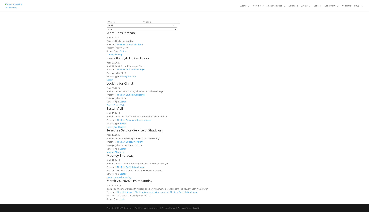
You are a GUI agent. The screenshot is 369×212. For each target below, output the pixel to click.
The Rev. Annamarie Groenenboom (134, 120)
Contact (317, 6)
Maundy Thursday (115, 152)
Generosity (330, 6)
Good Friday (119, 127)
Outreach (293, 6)
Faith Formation (275, 6)
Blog (356, 6)
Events (304, 6)
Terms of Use (184, 208)
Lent (116, 177)
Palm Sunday (125, 177)
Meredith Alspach (125, 192)
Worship (257, 6)
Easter (123, 51)
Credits (196, 208)
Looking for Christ (120, 83)
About (243, 6)
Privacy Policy (168, 208)
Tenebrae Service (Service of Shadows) (135, 130)
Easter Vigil (119, 105)
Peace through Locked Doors (128, 58)
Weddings (346, 6)
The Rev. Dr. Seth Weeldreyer (131, 69)
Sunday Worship (115, 54)
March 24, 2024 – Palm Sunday (129, 181)
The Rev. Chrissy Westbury (130, 44)
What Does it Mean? (121, 33)
